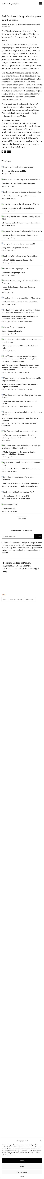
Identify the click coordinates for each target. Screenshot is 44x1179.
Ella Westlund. (24, 50)
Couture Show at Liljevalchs (12, 331)
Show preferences (22, 1172)
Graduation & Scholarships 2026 (14, 171)
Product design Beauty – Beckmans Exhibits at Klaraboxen (18, 288)
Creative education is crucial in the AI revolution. (19, 301)
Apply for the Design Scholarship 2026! (16, 247)
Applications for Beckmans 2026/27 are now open (21, 469)
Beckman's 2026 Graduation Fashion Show (18, 260)
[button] (41, 1141)
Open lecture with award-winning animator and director (19, 402)
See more (22, 518)
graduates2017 (30, 24)
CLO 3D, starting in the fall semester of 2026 (18, 208)
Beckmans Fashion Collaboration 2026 (16, 496)
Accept (22, 1161)
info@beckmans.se (10, 568)
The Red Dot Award (10, 123)
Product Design (24, 372)
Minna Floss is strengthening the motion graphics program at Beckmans (19, 385)
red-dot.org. (20, 147)
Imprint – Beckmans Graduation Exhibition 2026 (19, 235)
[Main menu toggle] (40, 3)
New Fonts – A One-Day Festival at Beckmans (18, 183)
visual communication (26, 321)
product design (6, 27)
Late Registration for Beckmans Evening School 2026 (21, 223)
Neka (22, 1166)
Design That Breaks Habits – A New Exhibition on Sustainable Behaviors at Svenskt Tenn (20, 317)
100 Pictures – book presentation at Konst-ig (18, 435)
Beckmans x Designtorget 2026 (13, 272)
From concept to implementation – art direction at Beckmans (20, 419)
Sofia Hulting (5, 186)
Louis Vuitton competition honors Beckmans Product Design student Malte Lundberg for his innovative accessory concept (20, 367)
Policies (22, 1176)
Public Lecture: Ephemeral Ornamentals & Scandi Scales (20, 347)
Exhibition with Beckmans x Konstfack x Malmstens (20, 483)
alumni (22, 24)
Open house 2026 (8, 508)
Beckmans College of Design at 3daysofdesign (19, 196)
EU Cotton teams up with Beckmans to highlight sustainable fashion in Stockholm (19, 453)
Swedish (37, 24)
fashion (23, 498)
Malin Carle (5, 174)
